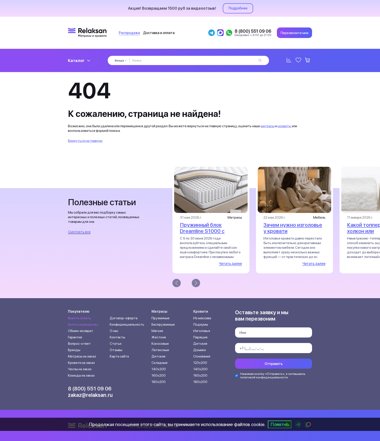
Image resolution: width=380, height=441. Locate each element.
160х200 (159, 375)
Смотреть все (79, 232)
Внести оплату (79, 318)
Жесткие (159, 337)
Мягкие (157, 331)
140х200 (159, 369)
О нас (114, 331)
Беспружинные (163, 324)
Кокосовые (160, 343)
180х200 (159, 382)
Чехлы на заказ (79, 369)
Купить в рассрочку (83, 324)
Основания (201, 356)
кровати (284, 126)
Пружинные (161, 318)
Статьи (115, 343)
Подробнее (237, 8)
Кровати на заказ (81, 363)
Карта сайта (119, 356)
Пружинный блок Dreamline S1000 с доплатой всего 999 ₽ (207, 231)
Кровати (200, 311)
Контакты (117, 337)
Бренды (74, 350)
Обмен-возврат (80, 331)
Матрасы (159, 311)
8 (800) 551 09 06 (89, 388)
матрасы (267, 126)
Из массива (202, 318)
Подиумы (200, 324)
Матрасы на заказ (82, 356)
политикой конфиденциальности (264, 377)
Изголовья (201, 331)
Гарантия (75, 337)
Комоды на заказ (81, 375)
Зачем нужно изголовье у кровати (292, 228)
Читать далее (230, 263)
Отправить (274, 364)
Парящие (200, 337)
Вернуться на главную (85, 141)
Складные (160, 363)
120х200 (200, 363)
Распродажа (129, 33)
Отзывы (116, 350)
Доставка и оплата (159, 33)
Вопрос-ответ (79, 343)
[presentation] (176, 283)
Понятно (279, 424)
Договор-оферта (123, 318)
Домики (199, 350)
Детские (159, 356)
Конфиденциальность (127, 324)
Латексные (160, 350)
